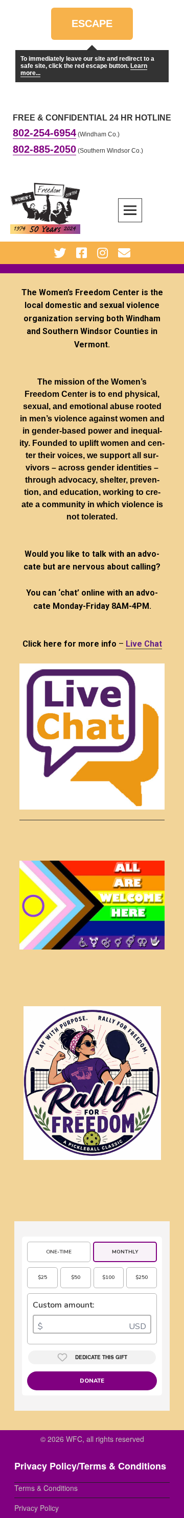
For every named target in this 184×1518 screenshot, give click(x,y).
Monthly (125, 1251)
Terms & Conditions (46, 1488)
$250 (141, 1277)
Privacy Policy (36, 1508)
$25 (42, 1277)
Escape (92, 29)
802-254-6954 (44, 132)
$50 (75, 1277)
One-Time (59, 1251)
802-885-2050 (44, 149)
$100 (108, 1277)
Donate (92, 1381)
